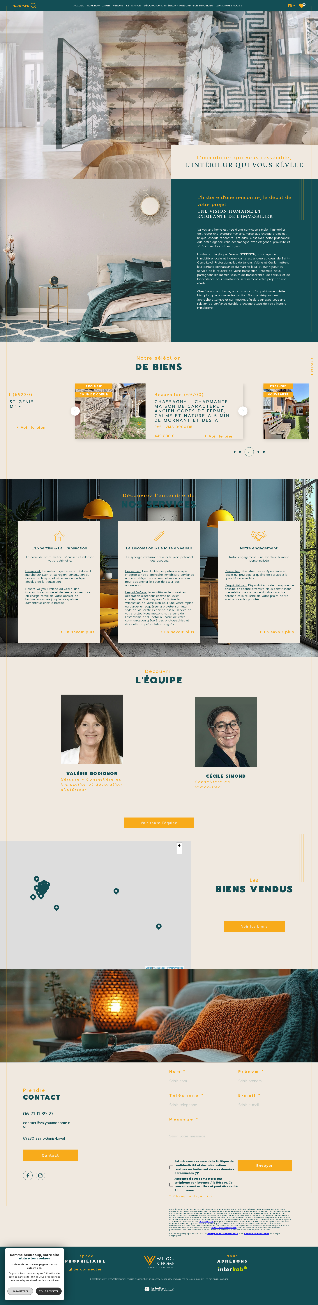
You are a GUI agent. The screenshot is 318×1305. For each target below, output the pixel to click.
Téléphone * (186, 1095)
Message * (184, 1119)
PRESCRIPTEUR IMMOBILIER (196, 6)
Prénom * (251, 1071)
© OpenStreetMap (175, 967)
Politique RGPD (212, 1279)
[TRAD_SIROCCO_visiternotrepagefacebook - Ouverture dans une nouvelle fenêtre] (28, 1175)
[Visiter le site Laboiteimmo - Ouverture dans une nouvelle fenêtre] (159, 1293)
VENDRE (118, 6)
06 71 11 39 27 (38, 1113)
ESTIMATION (133, 6)
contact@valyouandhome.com (46, 1124)
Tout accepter (49, 1291)
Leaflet (149, 967)
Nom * (177, 1071)
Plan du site (166, 1279)
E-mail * (249, 1095)
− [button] (179, 851)
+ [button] (179, 845)
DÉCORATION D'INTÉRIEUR (160, 6)
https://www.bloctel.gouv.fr (223, 1227)
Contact (312, 367)
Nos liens (200, 1279)
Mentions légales (180, 1279)
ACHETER (92, 6)
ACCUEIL (78, 6)
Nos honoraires (152, 1279)
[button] (242, 411)
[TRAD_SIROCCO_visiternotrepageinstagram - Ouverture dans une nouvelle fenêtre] (40, 1175)
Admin (192, 1279)
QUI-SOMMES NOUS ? (229, 6)
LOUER (106, 6)
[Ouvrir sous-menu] (99, 5)
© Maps (159, 967)
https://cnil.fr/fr (206, 1221)
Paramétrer (20, 1291)
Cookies (224, 1279)
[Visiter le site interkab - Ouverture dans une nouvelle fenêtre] (232, 1268)
